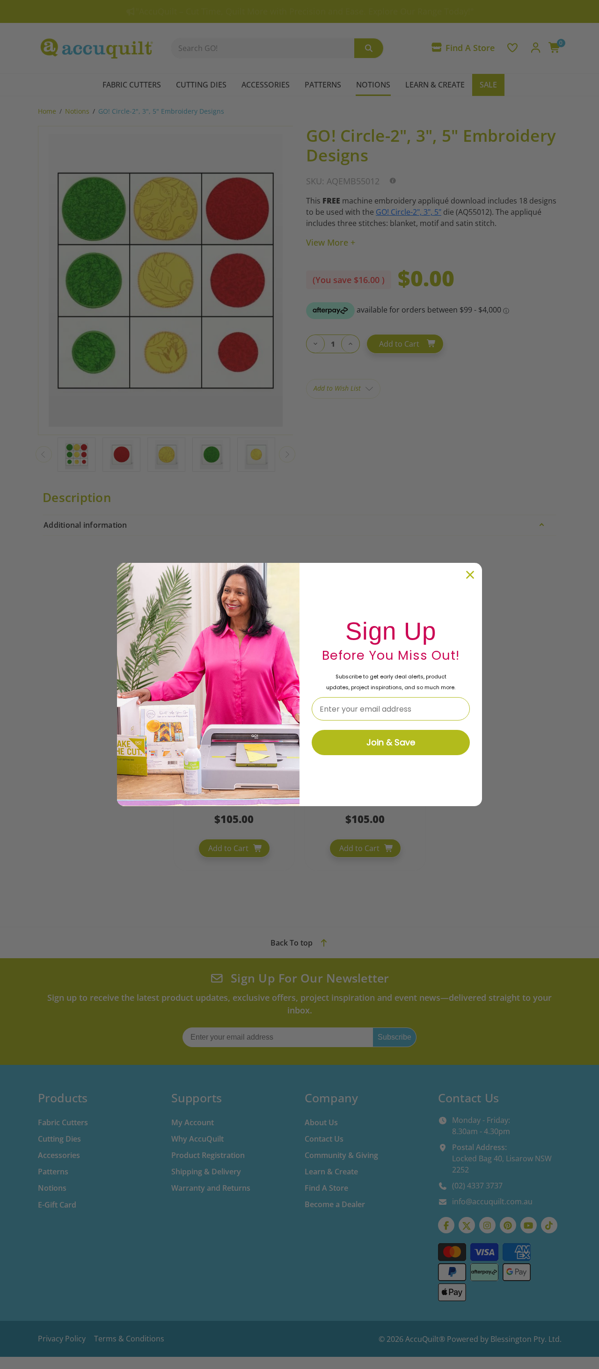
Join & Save (390, 742)
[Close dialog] (470, 575)
